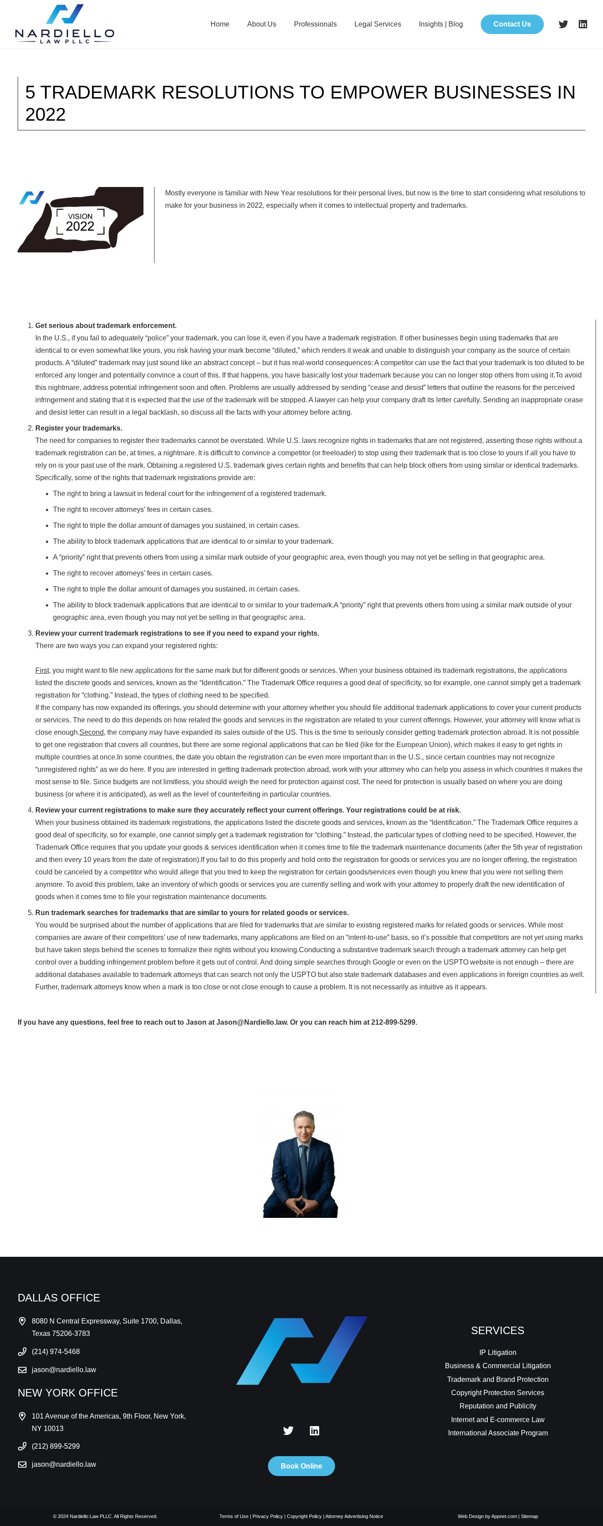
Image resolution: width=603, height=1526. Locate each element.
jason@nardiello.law (64, 1369)
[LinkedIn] (582, 24)
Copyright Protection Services (497, 1392)
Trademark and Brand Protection (498, 1379)
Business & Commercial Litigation (498, 1366)
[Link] (64, 24)
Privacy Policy (268, 1516)
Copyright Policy (304, 1516)
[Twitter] (563, 24)
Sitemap (529, 1516)
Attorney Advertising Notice (354, 1516)
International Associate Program (498, 1433)
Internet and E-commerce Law (498, 1419)
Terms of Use (234, 1516)
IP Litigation (497, 1352)
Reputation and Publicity (498, 1406)
